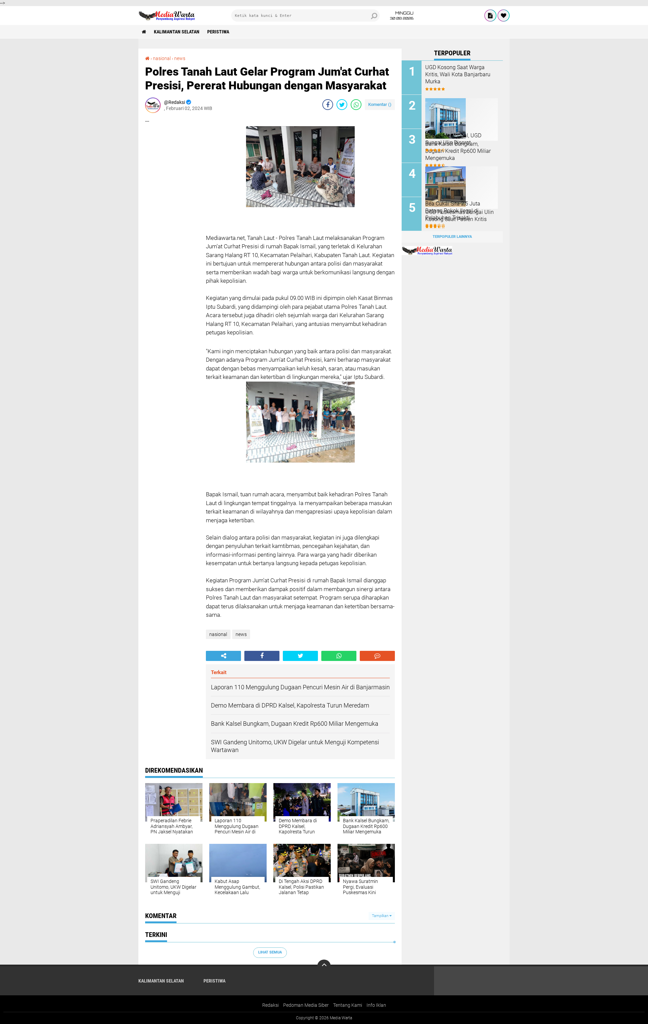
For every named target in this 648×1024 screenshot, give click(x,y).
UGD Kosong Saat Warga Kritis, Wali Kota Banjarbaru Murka (457, 74)
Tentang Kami (347, 1005)
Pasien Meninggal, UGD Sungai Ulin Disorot (453, 139)
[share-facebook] (327, 104)
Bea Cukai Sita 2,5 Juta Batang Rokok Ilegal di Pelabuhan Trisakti (452, 210)
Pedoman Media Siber (306, 1005)
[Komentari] (377, 656)
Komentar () (380, 104)
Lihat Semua (270, 952)
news (179, 58)
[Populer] (503, 15)
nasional (162, 58)
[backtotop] (324, 966)
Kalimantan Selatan (176, 31)
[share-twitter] (341, 104)
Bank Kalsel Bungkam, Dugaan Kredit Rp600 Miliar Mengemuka (458, 151)
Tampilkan (380, 916)
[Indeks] (490, 15)
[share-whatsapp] (356, 104)
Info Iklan (376, 1005)
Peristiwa (218, 31)
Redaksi (270, 1005)
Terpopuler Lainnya (452, 236)
